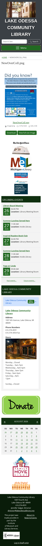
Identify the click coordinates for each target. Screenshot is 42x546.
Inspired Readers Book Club (15, 236)
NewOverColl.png (21, 122)
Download (11, 133)
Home (4, 57)
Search (35, 41)
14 (32, 440)
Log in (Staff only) (21, 543)
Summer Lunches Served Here (16, 221)
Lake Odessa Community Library (19, 301)
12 (22, 440)
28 (17, 432)
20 (27, 443)
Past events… (11, 281)
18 (17, 443)
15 (36, 440)
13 (27, 440)
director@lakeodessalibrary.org (21, 510)
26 (22, 447)
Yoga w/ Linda (9, 266)
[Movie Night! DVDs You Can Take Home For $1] (21, 466)
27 (27, 447)
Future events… (29, 281)
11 (17, 440)
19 (22, 443)
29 (22, 432)
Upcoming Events (12, 200)
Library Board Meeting (13, 205)
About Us (30, 515)
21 (32, 443)
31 (32, 432)
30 (27, 432)
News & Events (30, 518)
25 (17, 447)
